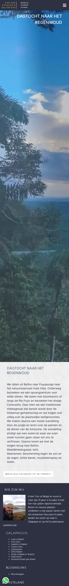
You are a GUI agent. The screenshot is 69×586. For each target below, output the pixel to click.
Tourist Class (17, 546)
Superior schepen (19, 544)
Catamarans (16, 549)
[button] (64, 5)
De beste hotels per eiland (23, 559)
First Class (15, 541)
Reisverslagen (17, 574)
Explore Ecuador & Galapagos (9, 5)
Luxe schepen (17, 539)
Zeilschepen (16, 551)
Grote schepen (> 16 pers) (22, 554)
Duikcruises (16, 556)
